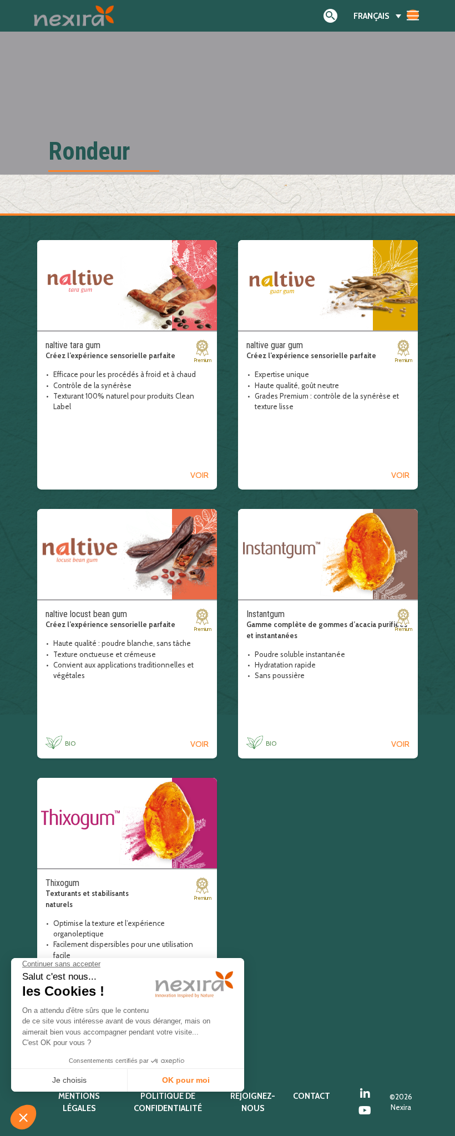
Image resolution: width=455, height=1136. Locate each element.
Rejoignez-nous (252, 1102)
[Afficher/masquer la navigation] (413, 15)
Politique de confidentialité (168, 1102)
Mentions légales (79, 1102)
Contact (311, 1096)
